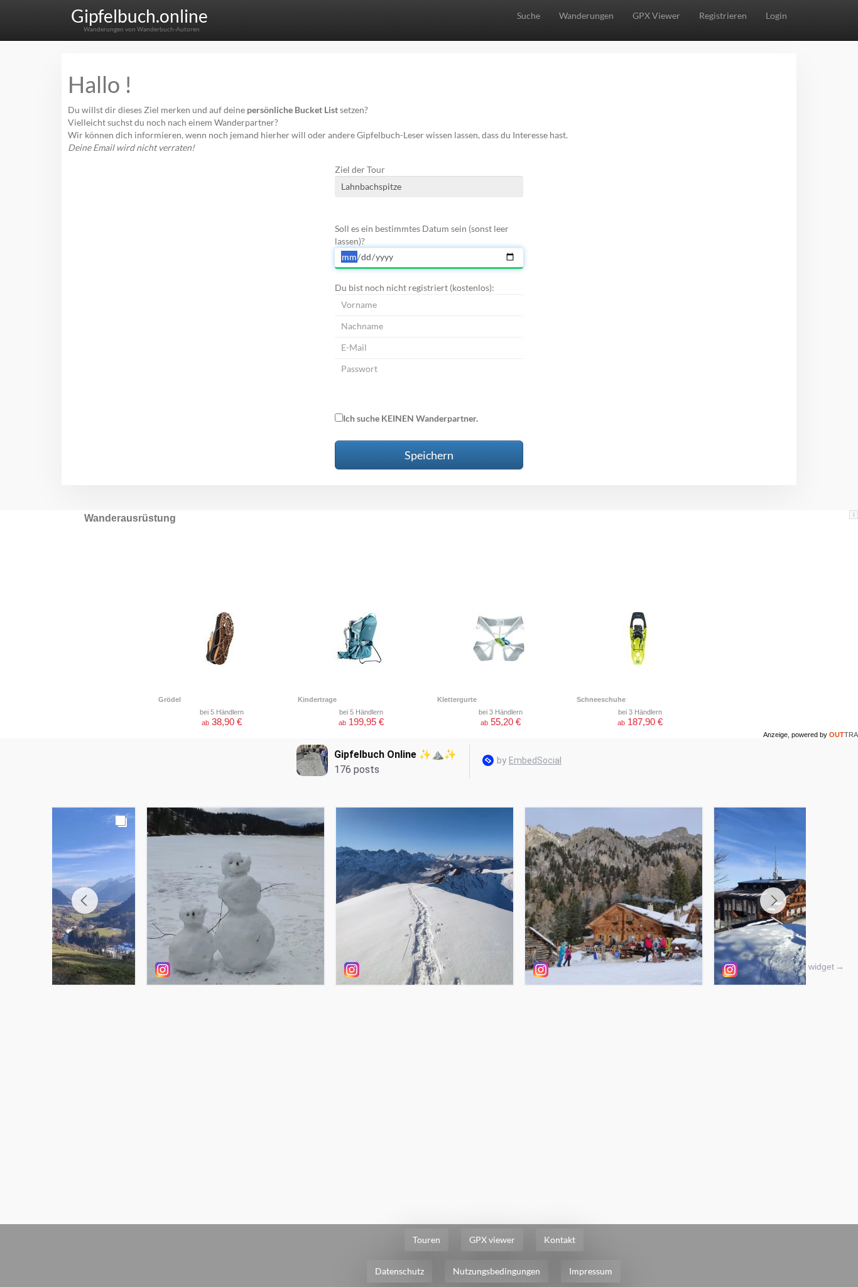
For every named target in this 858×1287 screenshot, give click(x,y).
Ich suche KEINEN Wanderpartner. (410, 418)
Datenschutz (399, 1271)
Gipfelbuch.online (139, 15)
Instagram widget (800, 966)
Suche (528, 15)
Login (776, 15)
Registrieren (723, 15)
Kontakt (559, 1239)
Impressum (590, 1271)
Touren (426, 1239)
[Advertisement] (429, 1086)
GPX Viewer (656, 15)
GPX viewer (492, 1239)
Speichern (429, 455)
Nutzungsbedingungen (496, 1271)
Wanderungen (586, 15)
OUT (843, 734)
